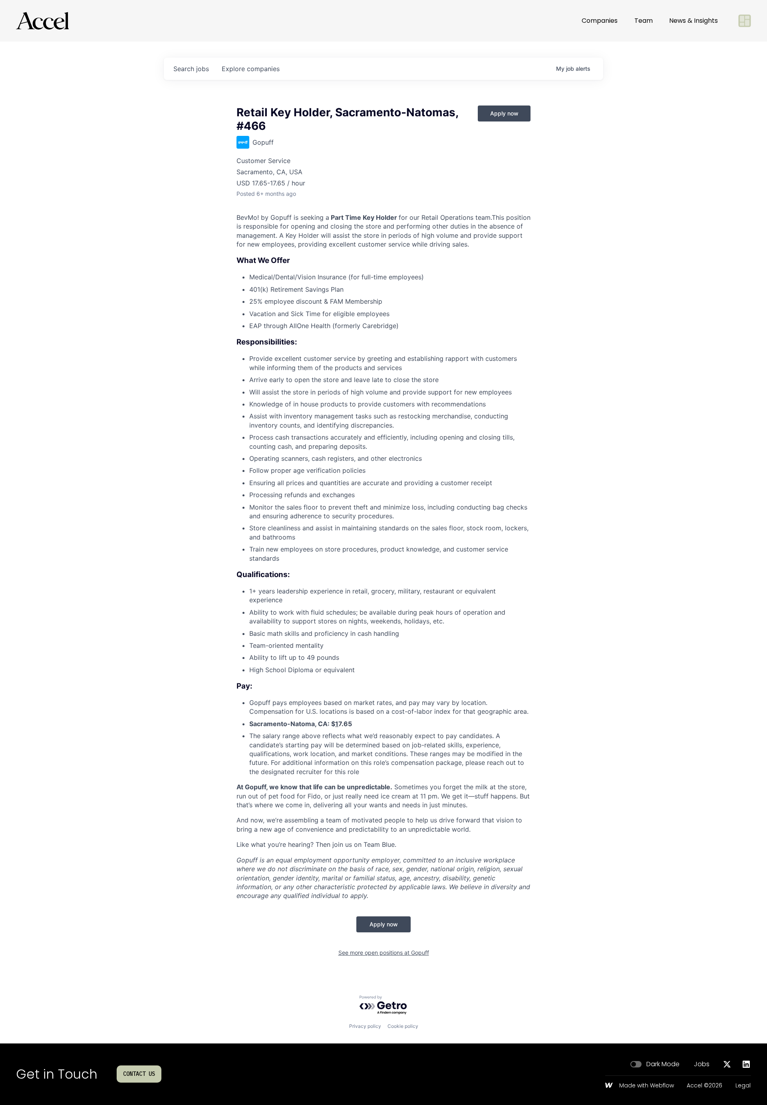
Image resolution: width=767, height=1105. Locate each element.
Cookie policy (402, 1026)
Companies (600, 20)
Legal (743, 1085)
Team (643, 20)
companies (251, 69)
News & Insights (693, 20)
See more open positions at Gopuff (383, 952)
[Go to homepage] (42, 20)
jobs (191, 69)
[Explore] (744, 20)
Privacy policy (365, 1026)
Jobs (701, 1064)
